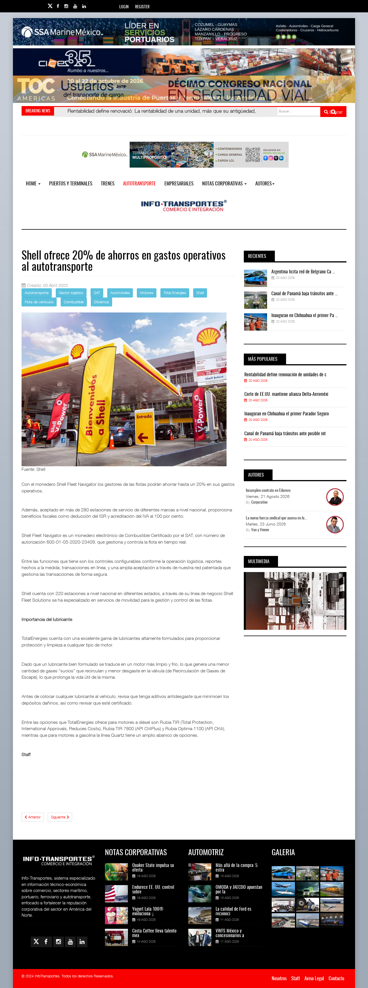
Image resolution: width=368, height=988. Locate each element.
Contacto (336, 978)
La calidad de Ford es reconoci (233, 911)
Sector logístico (71, 292)
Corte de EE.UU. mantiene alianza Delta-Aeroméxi (286, 394)
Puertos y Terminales (70, 183)
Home (32, 183)
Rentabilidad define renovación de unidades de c (285, 375)
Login (124, 7)
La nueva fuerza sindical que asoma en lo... (276, 518)
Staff (295, 978)
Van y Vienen (260, 530)
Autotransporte (139, 183)
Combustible (74, 302)
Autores (263, 183)
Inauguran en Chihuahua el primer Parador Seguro (286, 414)
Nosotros (279, 978)
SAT (97, 292)
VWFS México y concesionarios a (230, 933)
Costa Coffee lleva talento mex (154, 933)
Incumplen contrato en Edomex (268, 491)
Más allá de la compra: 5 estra (237, 867)
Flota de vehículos (39, 302)
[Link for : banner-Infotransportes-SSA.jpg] (184, 31)
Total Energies (175, 292)
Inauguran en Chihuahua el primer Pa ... (304, 315)
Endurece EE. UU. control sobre (153, 889)
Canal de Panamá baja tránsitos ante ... (304, 293)
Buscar (335, 111)
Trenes (107, 183)
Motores (146, 292)
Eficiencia (101, 302)
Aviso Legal (314, 978)
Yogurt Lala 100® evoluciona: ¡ (147, 911)
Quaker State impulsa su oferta (153, 867)
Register (142, 7)
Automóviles (120, 292)
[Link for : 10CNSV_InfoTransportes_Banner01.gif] (184, 89)
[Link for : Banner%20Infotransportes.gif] (184, 62)
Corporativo (259, 502)
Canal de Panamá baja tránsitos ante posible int (285, 433)
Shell (200, 292)
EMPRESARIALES (178, 183)
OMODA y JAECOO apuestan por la (239, 889)
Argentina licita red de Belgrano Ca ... (303, 272)
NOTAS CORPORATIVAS (223, 183)
